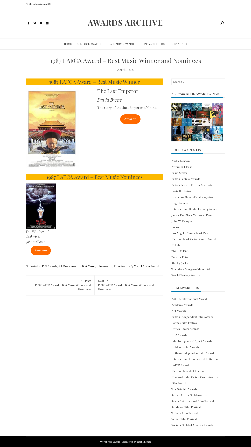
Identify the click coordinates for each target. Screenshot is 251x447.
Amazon (130, 119)
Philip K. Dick (180, 251)
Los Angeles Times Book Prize (190, 233)
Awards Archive (125, 22)
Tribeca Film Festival (184, 413)
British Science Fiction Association (193, 185)
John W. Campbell (182, 221)
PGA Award (178, 383)
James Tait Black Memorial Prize (192, 215)
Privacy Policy (154, 44)
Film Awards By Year (127, 266)
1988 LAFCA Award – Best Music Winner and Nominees (126, 285)
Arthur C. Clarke (181, 167)
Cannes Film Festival (184, 323)
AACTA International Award (189, 299)
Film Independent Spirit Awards (191, 341)
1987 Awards (49, 266)
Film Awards (105, 266)
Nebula (175, 245)
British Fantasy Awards (185, 179)
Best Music (88, 266)
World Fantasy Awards (185, 275)
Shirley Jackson (181, 263)
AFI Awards (178, 311)
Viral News (127, 442)
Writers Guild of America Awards (192, 425)
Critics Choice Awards (185, 329)
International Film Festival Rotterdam (195, 359)
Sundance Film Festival (186, 407)
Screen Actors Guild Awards (189, 395)
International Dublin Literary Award (194, 209)
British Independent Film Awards (192, 317)
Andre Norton (180, 161)
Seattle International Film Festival (192, 401)
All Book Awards (89, 44)
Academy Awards (182, 305)
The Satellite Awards (184, 389)
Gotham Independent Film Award (192, 353)
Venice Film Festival (184, 419)
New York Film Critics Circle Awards (194, 377)
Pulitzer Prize (180, 257)
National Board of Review (187, 371)
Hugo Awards (179, 203)
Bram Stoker (179, 173)
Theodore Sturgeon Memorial (190, 269)
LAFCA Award (150, 266)
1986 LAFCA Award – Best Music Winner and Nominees (63, 285)
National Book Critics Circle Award (193, 239)
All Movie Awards (122, 44)
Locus (175, 227)
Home (68, 44)
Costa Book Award (182, 191)
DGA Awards (179, 335)
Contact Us (179, 44)
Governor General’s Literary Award (194, 197)
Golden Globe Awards (185, 347)
